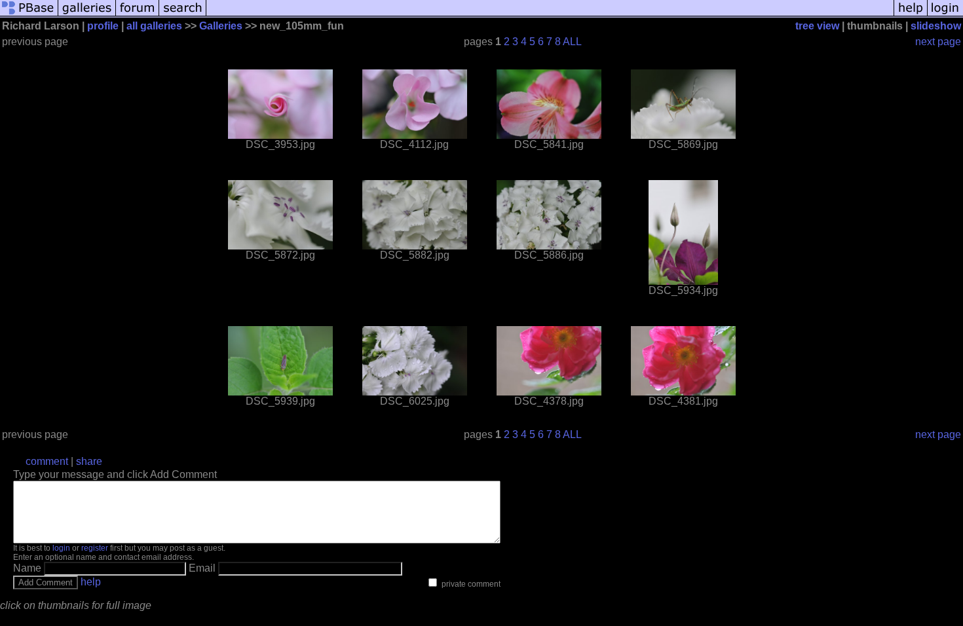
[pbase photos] (29, 14)
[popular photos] (550, 14)
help (91, 581)
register (94, 548)
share (89, 461)
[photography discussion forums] (137, 14)
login (61, 548)
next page (938, 41)
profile (103, 25)
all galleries (154, 25)
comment (47, 461)
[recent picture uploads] (87, 14)
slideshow (936, 25)
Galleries (220, 25)
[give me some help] (911, 14)
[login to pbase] (945, 14)
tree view (817, 25)
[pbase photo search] (182, 14)
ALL (572, 41)
